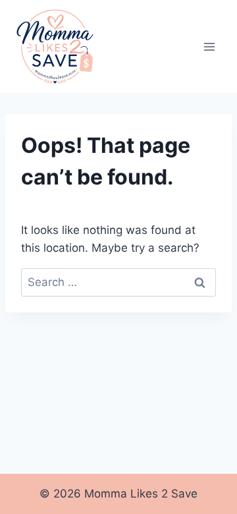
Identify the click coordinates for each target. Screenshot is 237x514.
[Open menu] (209, 46)
